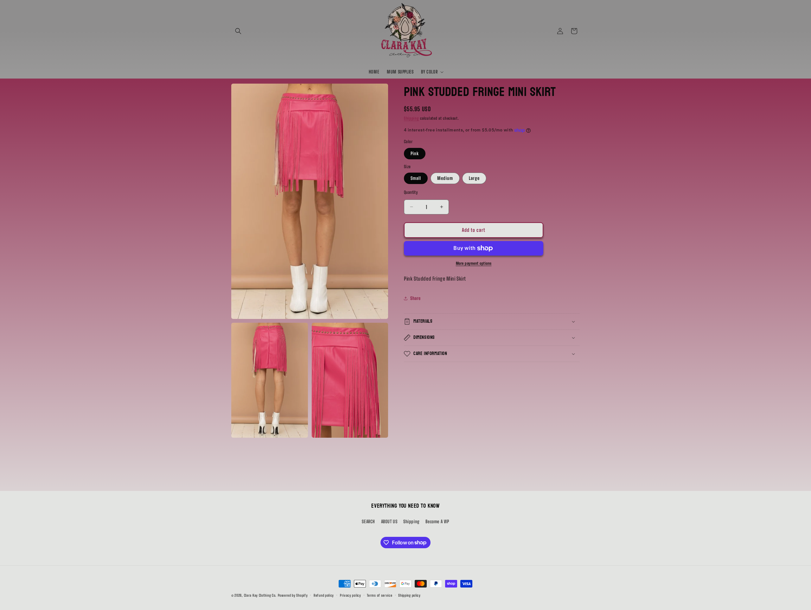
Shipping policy (409, 595)
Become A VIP (437, 521)
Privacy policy (350, 595)
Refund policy (324, 595)
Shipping (411, 118)
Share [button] (415, 298)
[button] (238, 31)
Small (416, 178)
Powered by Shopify (293, 595)
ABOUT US (389, 521)
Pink (415, 153)
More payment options (474, 263)
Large (474, 178)
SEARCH (368, 521)
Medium (445, 178)
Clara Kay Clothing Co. (260, 595)
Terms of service (379, 595)
